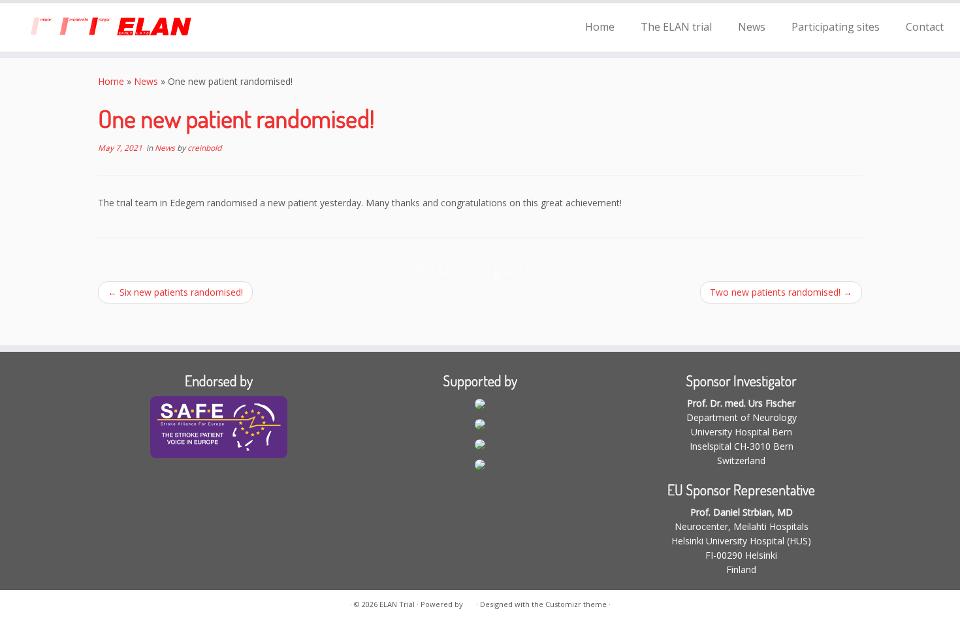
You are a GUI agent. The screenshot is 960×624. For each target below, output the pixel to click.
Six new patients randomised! (175, 292)
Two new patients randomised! (781, 292)
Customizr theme (576, 604)
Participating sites (836, 27)
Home (600, 27)
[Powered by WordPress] (469, 601)
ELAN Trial (397, 604)
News (751, 27)
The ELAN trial (676, 27)
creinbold (204, 147)
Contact (925, 27)
